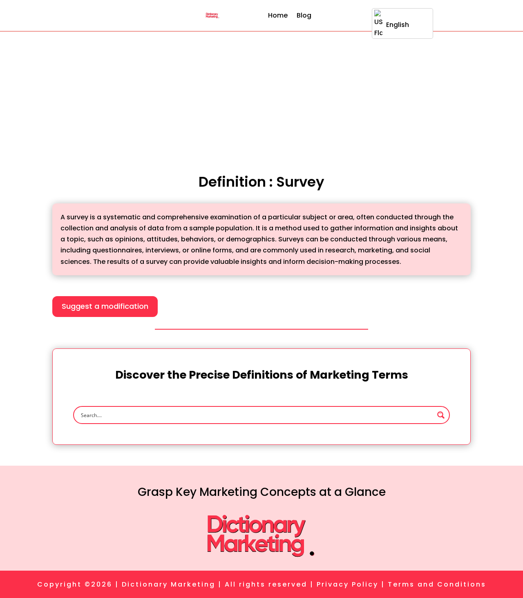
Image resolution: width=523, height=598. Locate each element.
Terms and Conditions (437, 584)
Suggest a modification (105, 306)
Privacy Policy (347, 584)
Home (278, 15)
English (397, 24)
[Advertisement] (261, 93)
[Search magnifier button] (441, 415)
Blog (304, 15)
